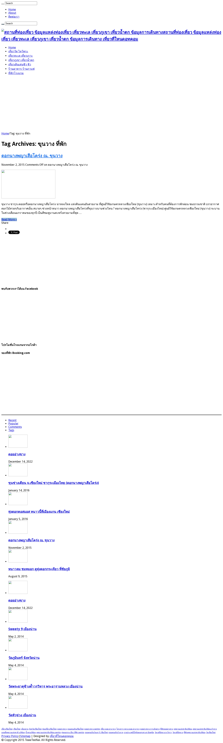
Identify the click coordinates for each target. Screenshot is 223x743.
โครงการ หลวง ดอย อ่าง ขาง (128, 729)
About (12, 12)
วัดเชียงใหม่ (211, 732)
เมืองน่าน (24, 729)
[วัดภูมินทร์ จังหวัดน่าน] (18, 650)
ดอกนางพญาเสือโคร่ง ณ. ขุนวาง (32, 155)
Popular (13, 423)
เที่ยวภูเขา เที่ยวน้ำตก (21, 60)
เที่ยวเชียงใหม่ (7, 729)
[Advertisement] (111, 102)
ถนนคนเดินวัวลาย (116, 732)
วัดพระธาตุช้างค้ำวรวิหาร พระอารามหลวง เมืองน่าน (45, 686)
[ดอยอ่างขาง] (18, 593)
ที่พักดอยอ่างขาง (166, 729)
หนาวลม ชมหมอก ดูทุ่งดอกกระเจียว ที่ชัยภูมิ (39, 569)
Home (12, 9)
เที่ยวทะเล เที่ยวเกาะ (20, 55)
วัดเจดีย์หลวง (177, 732)
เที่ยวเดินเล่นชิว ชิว (19, 64)
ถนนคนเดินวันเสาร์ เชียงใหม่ (96, 732)
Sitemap (25, 736)
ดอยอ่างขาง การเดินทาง (150, 729)
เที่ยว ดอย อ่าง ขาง (108, 729)
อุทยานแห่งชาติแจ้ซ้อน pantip (48, 732)
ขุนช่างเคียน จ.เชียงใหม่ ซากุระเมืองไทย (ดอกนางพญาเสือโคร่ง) (53, 483)
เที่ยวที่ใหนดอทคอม (62, 736)
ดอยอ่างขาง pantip (92, 729)
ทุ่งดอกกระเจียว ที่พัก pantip (72, 732)
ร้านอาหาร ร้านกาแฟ (21, 68)
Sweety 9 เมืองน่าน (22, 629)
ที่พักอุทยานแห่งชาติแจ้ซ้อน (194, 732)
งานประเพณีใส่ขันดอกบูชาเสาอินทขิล (139, 732)
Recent (12, 420)
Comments (15, 427)
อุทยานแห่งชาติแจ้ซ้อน (183, 729)
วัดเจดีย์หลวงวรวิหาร (163, 732)
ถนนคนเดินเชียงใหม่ (75, 729)
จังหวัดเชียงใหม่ (35, 729)
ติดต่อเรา (13, 16)
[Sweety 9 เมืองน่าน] (18, 621)
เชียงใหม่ (16, 729)
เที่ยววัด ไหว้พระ (18, 51)
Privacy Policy (10, 736)
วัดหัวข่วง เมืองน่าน (22, 715)
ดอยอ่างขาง (16, 454)
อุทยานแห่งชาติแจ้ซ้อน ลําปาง (205, 729)
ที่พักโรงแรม (16, 73)
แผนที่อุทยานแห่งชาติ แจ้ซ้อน (13, 732)
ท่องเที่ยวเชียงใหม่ (49, 729)
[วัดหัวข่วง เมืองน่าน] (18, 707)
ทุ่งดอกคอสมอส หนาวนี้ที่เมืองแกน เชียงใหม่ (39, 511)
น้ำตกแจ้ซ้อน (30, 732)
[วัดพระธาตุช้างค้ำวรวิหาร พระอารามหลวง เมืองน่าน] (18, 679)
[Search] (2, 4)
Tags (11, 430)
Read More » (9, 219)
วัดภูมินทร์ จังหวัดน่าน (24, 658)
